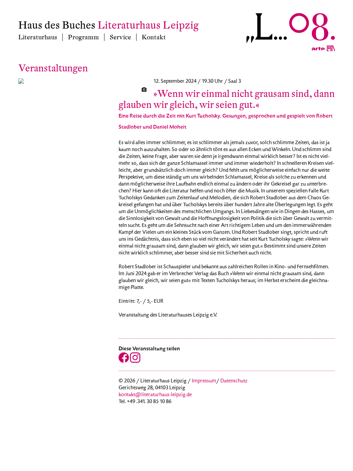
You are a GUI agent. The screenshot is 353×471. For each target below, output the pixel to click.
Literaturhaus (37, 37)
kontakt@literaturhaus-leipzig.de (155, 395)
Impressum (204, 381)
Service (120, 37)
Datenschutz (234, 381)
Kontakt (154, 37)
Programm (83, 37)
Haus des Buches (56, 25)
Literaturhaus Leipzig (148, 25)
